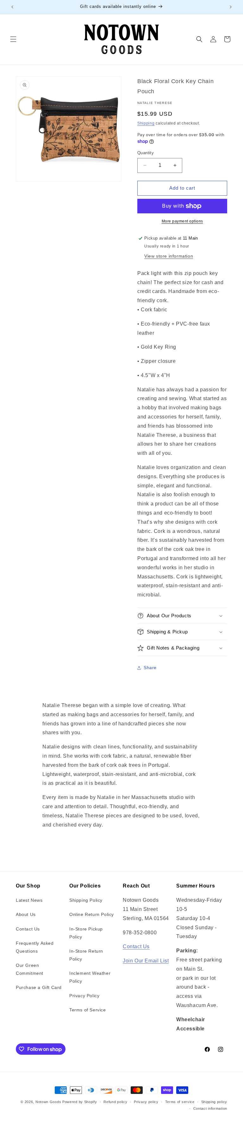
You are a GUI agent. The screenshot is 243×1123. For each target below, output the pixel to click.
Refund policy (115, 1102)
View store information (168, 256)
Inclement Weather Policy (89, 977)
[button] (13, 39)
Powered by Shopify (79, 1102)
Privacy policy (146, 1102)
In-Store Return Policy (86, 955)
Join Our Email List (146, 960)
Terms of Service (87, 1009)
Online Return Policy (91, 914)
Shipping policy (214, 1102)
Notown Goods (48, 1102)
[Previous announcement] (12, 7)
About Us (26, 914)
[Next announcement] (231, 7)
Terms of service (180, 1102)
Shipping (146, 123)
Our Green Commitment (29, 969)
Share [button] (150, 667)
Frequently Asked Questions (35, 947)
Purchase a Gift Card (39, 987)
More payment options (182, 221)
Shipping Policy (86, 900)
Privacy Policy (84, 995)
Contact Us (28, 928)
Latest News (29, 900)
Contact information (210, 1108)
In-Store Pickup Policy (86, 932)
